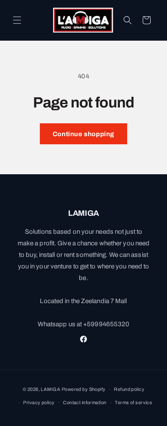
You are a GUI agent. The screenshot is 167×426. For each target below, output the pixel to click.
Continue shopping (83, 134)
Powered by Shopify (84, 389)
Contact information (84, 402)
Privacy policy (38, 402)
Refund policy (129, 389)
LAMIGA (50, 389)
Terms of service (133, 402)
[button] (17, 20)
